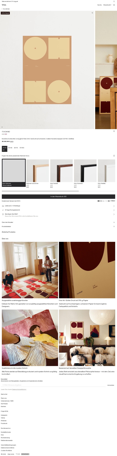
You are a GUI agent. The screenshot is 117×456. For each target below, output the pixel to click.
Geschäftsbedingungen (8, 445)
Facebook (4, 423)
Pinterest (3, 420)
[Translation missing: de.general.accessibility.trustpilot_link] (18, 454)
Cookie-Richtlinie (6, 450)
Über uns (4, 398)
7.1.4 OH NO (6, 9)
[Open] (114, 5)
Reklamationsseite (6, 440)
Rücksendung (5, 437)
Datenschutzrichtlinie (7, 447)
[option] (38, 174)
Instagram (4, 415)
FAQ (2, 435)
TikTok (3, 418)
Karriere (3, 406)
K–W (19, 138)
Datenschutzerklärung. (19, 389)
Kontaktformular (6, 432)
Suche (99, 5)
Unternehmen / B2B (7, 401)
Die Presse (4, 403)
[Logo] (4, 5)
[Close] (114, 1)
